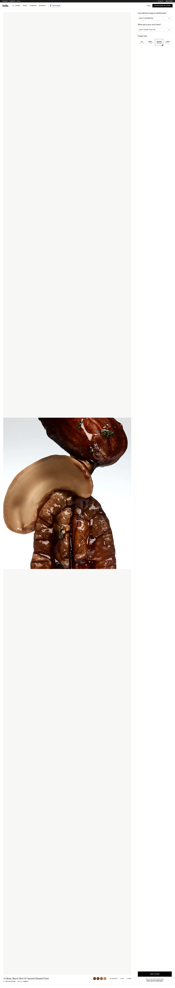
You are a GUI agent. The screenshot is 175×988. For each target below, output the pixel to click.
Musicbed (5, 1)
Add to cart (155, 974)
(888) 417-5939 (169, 1)
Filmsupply (12, 1)
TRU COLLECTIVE (10, 981)
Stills (18, 1)
